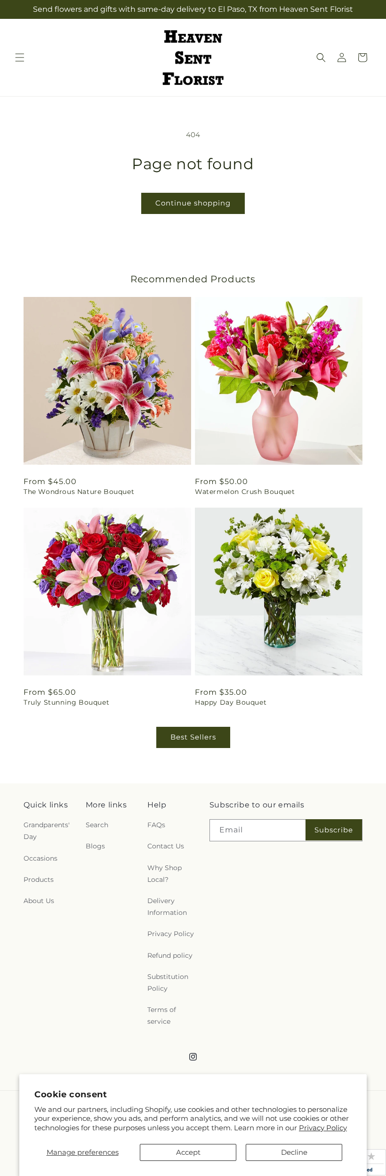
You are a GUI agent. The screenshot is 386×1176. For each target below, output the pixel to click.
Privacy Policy (323, 1127)
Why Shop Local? (164, 873)
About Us (39, 900)
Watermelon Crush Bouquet (245, 491)
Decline (294, 1152)
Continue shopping (193, 202)
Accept (188, 1152)
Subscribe (333, 829)
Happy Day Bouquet (230, 702)
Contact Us (165, 846)
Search (97, 825)
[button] (19, 57)
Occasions (40, 858)
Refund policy (170, 955)
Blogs (95, 846)
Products (39, 879)
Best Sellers (193, 736)
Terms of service (161, 1015)
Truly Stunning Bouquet (66, 702)
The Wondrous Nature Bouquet (79, 491)
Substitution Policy (167, 982)
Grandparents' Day (47, 831)
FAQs (156, 825)
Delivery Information (167, 906)
